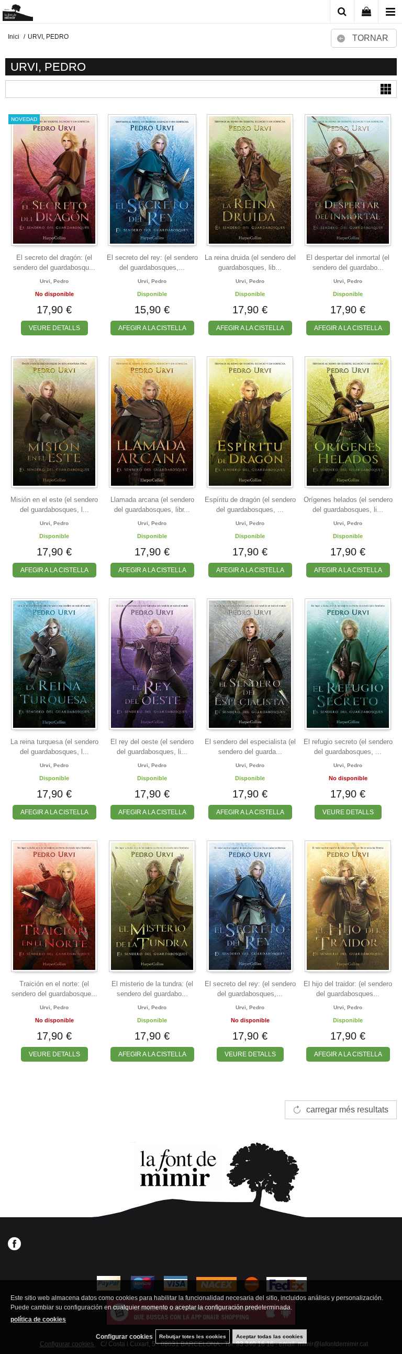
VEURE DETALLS (54, 328)
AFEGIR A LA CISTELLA (152, 328)
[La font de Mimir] (18, 13)
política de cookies (38, 1319)
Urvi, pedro (54, 281)
